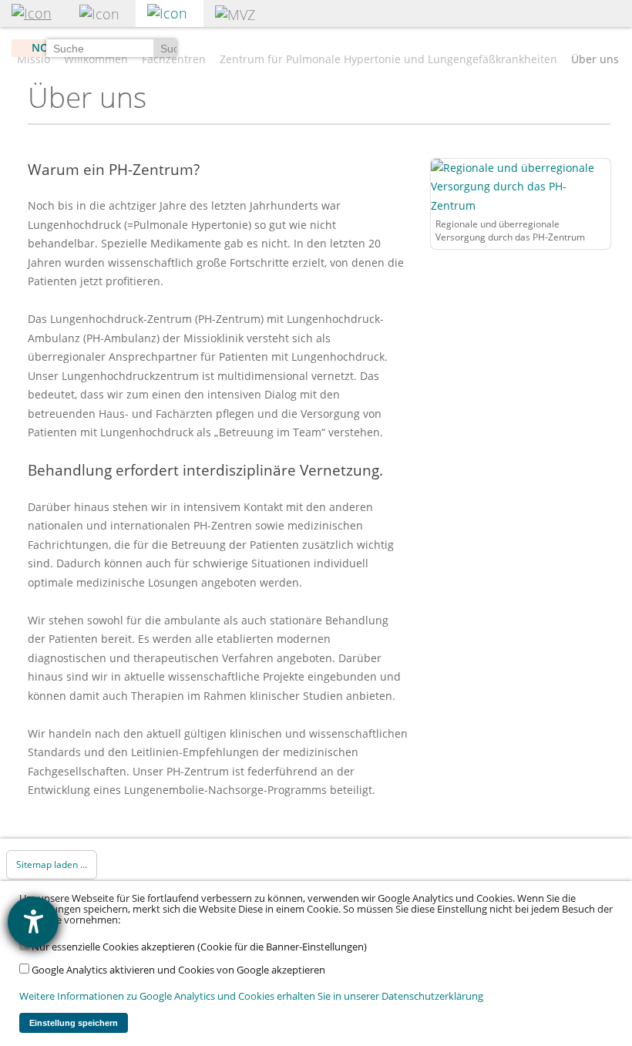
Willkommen (96, 59)
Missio (33, 59)
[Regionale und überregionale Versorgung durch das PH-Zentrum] (520, 185)
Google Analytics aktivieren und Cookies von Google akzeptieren (177, 970)
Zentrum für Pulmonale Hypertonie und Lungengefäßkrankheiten (388, 59)
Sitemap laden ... (51, 864)
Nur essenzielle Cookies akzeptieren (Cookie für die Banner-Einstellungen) (198, 947)
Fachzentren (174, 59)
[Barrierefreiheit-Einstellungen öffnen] (33, 921)
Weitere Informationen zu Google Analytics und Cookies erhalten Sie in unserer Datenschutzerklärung (251, 996)
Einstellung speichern (73, 1023)
